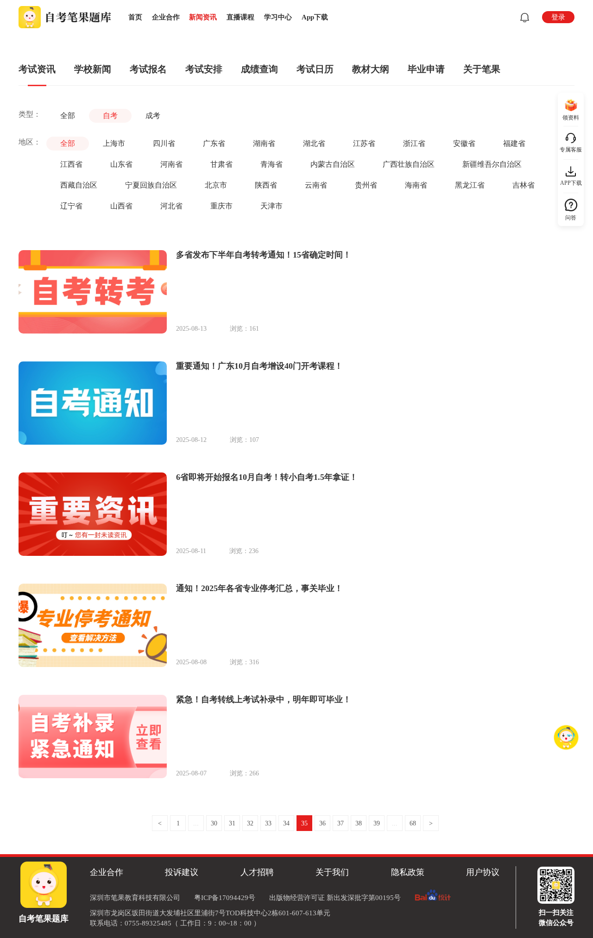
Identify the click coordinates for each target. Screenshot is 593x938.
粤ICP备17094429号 (224, 897)
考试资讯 (37, 69)
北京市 (216, 185)
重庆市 (221, 206)
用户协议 (482, 872)
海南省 (416, 185)
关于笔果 (481, 69)
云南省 (316, 185)
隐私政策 (407, 872)
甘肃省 (221, 164)
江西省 (71, 164)
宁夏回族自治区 (151, 185)
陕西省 (266, 185)
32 (250, 823)
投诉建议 (181, 872)
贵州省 (366, 185)
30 (214, 823)
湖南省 (264, 143)
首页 (135, 17)
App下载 (315, 17)
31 (232, 823)
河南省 (171, 164)
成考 (152, 116)
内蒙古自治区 (332, 164)
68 (413, 823)
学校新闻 (92, 69)
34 (286, 823)
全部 (67, 116)
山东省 (121, 164)
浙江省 (414, 143)
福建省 (514, 143)
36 (322, 823)
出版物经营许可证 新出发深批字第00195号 (335, 897)
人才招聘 (257, 872)
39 (376, 823)
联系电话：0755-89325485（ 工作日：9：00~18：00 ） (175, 923)
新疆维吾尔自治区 (492, 164)
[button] (523, 17)
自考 (110, 116)
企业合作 (166, 17)
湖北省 (314, 143)
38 (358, 823)
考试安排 (203, 69)
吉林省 (523, 185)
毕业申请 (426, 69)
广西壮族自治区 (409, 164)
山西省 (121, 206)
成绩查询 (259, 69)
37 (340, 823)
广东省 (214, 143)
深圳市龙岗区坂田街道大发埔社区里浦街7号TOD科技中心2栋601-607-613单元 (210, 913)
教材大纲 (370, 69)
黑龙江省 (470, 185)
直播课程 (240, 17)
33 (268, 823)
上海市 (114, 143)
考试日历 (315, 69)
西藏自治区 (78, 185)
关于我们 (332, 872)
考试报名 (148, 69)
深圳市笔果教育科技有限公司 (135, 897)
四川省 (164, 143)
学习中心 (278, 17)
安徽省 (464, 143)
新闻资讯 (203, 17)
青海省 (271, 164)
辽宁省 (71, 206)
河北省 (171, 206)
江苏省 (364, 143)
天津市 (271, 206)
